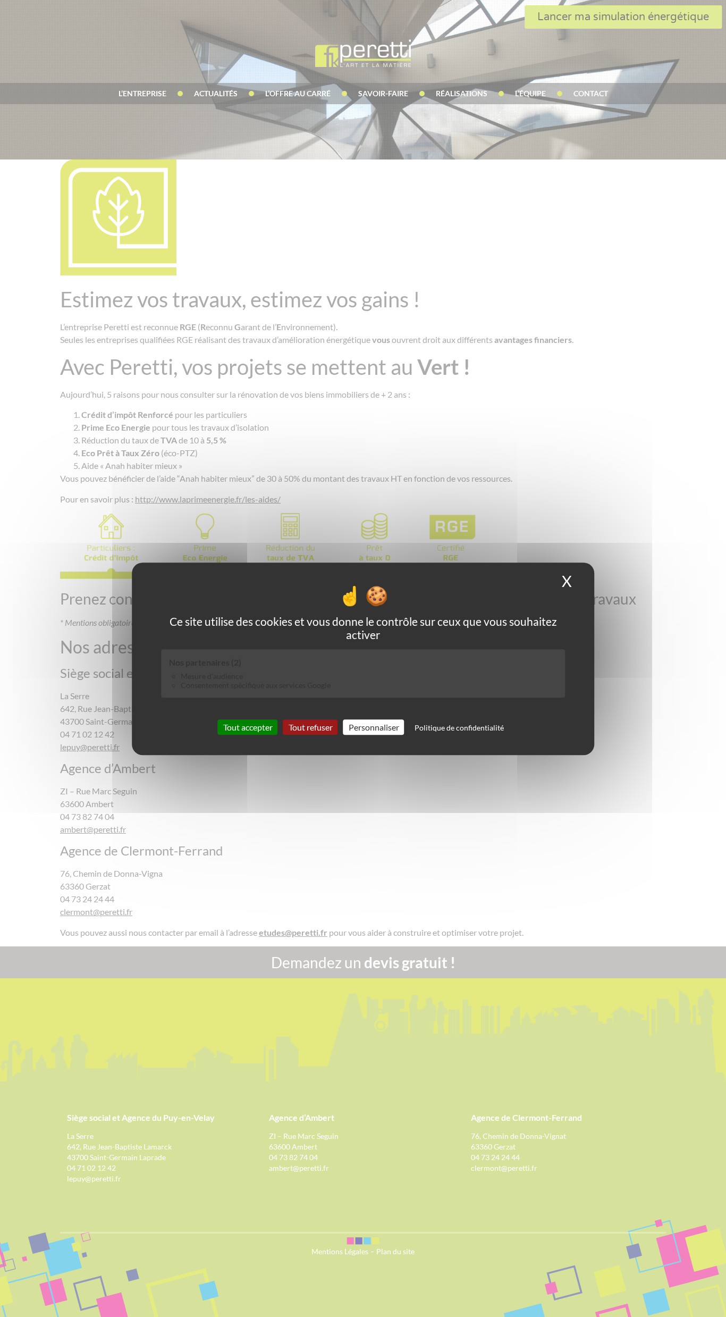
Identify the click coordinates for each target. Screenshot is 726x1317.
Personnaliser (374, 727)
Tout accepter (248, 727)
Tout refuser (311, 727)
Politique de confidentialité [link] (459, 727)
